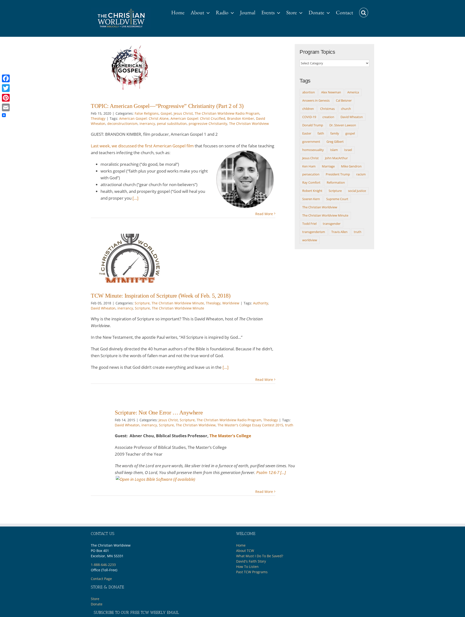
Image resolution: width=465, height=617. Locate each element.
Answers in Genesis (316, 100)
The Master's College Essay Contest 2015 (250, 425)
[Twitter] (6, 88)
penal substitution (172, 123)
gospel (350, 133)
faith (321, 133)
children (308, 108)
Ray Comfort (311, 182)
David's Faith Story (251, 561)
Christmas (327, 108)
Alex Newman (331, 92)
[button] (363, 10)
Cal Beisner (344, 100)
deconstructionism (122, 123)
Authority (260, 303)
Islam (334, 150)
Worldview (230, 303)
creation (328, 117)
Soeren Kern (311, 199)
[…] (135, 198)
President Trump (338, 174)
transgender (332, 223)
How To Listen (247, 566)
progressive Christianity (208, 123)
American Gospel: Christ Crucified (197, 118)
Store (95, 598)
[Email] (6, 107)
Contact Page (101, 578)
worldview (309, 240)
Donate (96, 604)
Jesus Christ (183, 113)
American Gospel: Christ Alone (144, 118)
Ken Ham (309, 166)
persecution (310, 174)
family (334, 133)
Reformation (336, 182)
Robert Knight (312, 190)
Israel (348, 150)
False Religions (147, 113)
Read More (264, 213)
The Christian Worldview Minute (178, 303)
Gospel (166, 113)
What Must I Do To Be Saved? (259, 556)
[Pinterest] (6, 98)
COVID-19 (309, 117)
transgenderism (313, 232)
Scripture (142, 303)
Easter (306, 133)
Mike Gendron (351, 166)
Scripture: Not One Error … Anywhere (159, 412)
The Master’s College (230, 435)
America (353, 92)
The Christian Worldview (249, 123)
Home (241, 545)
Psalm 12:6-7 (267, 472)
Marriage (328, 166)
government (311, 141)
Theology (98, 118)
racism (361, 174)
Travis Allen (339, 232)
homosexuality (313, 150)
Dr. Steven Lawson (342, 125)
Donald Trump (312, 125)
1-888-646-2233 (103, 564)
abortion (308, 92)
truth (289, 425)
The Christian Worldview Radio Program (227, 113)
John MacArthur (336, 158)
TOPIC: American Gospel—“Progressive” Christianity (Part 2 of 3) (167, 106)
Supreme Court (337, 199)
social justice (357, 190)
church (346, 108)
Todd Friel (309, 223)
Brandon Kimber (240, 118)
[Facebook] (6, 78)
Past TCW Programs (252, 572)
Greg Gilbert (335, 141)
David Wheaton (103, 308)
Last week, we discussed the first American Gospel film (142, 146)
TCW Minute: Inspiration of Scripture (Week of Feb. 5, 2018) (161, 296)
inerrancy (147, 123)
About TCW (245, 550)
